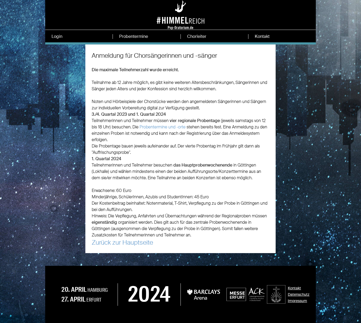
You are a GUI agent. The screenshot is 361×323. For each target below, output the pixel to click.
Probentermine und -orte (163, 127)
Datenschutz (298, 294)
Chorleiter (196, 36)
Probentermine (133, 36)
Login (57, 36)
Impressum (297, 300)
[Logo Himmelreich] (180, 21)
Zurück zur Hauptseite (122, 242)
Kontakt (262, 36)
